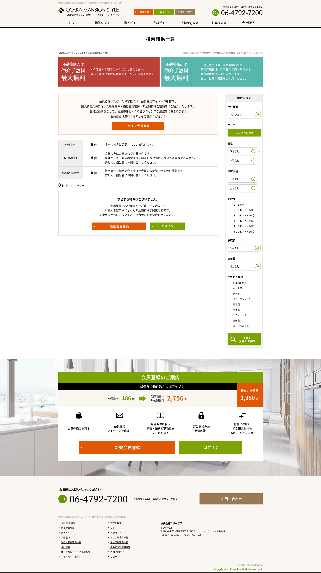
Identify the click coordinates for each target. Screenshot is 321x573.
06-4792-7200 (242, 12)
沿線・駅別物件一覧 (71, 542)
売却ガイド (115, 532)
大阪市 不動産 (68, 523)
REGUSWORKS (256, 564)
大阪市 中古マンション (67, 53)
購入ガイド (66, 532)
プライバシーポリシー (72, 557)
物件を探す (115, 523)
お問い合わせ (117, 552)
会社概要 (65, 547)
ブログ (113, 557)
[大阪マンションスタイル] (88, 16)
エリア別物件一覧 (119, 537)
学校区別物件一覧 (119, 542)
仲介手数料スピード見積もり (75, 552)
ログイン (114, 528)
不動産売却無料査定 (120, 547)
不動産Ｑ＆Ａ (67, 537)
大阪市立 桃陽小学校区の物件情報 (94, 53)
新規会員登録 (67, 528)
